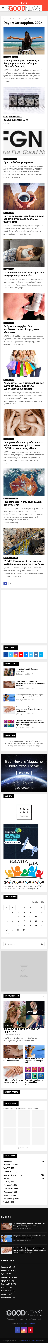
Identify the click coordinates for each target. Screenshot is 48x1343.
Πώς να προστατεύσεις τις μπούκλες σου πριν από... (34, 1061)
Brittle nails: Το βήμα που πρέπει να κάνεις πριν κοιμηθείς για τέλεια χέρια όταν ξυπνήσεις (29, 709)
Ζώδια (6, 1182)
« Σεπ (5, 933)
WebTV (6, 116)
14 (6, 921)
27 (42, 926)
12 (36, 917)
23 (18, 926)
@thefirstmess (24, 1148)
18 (30, 921)
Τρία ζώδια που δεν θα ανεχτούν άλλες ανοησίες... (34, 1082)
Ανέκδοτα (7, 1171)
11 (30, 917)
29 (12, 930)
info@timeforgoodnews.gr (28, 1323)
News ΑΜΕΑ (7, 57)
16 (18, 921)
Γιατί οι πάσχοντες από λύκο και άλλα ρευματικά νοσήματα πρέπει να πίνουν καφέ (23, 219)
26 (36, 926)
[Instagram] (24, 1330)
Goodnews (7, 1161)
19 (36, 921)
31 (24, 930)
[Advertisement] (24, 616)
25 (30, 926)
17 (24, 921)
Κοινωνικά (19, 116)
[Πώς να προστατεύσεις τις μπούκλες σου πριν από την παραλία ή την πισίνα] (9, 697)
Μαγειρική (7, 1192)
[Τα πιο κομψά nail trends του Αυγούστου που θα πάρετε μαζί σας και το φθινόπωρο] (9, 684)
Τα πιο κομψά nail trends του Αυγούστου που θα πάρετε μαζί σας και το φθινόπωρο (30, 683)
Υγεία (12, 212)
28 (6, 930)
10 (24, 917)
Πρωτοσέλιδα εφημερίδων (18, 162)
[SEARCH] (42, 944)
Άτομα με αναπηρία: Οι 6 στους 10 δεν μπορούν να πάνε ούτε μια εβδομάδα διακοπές (21, 63)
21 (6, 926)
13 (42, 917)
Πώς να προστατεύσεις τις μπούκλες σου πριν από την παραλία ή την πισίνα (30, 695)
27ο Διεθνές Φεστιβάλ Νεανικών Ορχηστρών (27, 670)
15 (12, 921)
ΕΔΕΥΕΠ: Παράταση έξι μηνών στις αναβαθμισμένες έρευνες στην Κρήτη (23, 562)
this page (36, 746)
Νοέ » (10, 933)
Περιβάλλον (14, 498)
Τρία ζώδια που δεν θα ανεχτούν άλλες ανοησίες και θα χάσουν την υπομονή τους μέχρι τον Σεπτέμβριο (30, 722)
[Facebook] (17, 1330)
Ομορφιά (6, 1195)
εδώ (38, 889)
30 (18, 930)
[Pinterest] (30, 1330)
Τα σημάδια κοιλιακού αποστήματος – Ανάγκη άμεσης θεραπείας (24, 274)
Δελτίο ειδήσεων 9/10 (15, 120)
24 (24, 926)
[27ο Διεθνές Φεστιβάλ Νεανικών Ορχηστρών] (9, 672)
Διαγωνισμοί (8, 1178)
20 (42, 921)
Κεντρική (14, 57)
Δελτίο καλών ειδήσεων (13, 1175)
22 (12, 926)
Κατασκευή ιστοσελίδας (30, 1340)
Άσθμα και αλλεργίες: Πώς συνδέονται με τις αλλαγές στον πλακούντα (21, 329)
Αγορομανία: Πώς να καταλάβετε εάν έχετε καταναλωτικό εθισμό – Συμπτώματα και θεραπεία (23, 386)
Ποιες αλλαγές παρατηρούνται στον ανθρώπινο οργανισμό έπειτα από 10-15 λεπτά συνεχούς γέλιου (23, 445)
